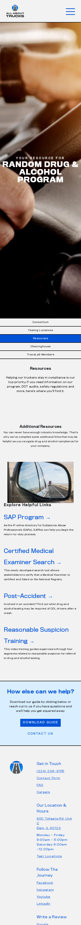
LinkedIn (43, 903)
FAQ (40, 785)
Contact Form (48, 778)
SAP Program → (27, 517)
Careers (43, 792)
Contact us (40, 733)
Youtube (43, 897)
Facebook (45, 883)
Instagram (45, 890)
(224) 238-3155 (50, 771)
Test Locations (49, 856)
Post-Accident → (28, 596)
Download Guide (40, 722)
